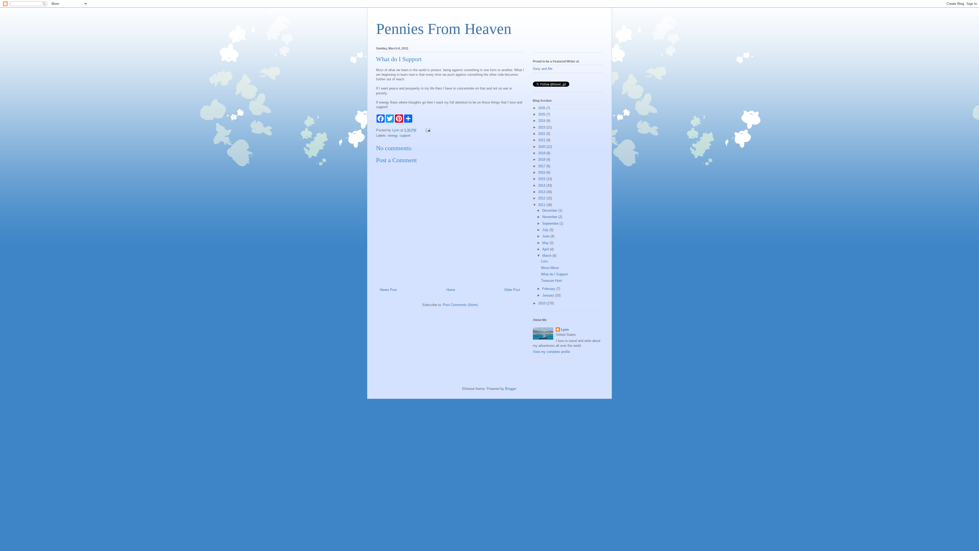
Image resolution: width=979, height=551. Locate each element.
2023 (542, 127)
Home (450, 290)
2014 (542, 185)
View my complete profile (551, 352)
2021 (542, 140)
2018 (542, 159)
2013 (542, 192)
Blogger (510, 389)
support (405, 135)
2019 (542, 153)
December (550, 210)
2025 (542, 114)
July (545, 230)
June (546, 236)
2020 (542, 147)
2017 (542, 166)
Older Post (512, 290)
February (549, 289)
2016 (542, 172)
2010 (542, 303)
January (548, 295)
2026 (542, 108)
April (546, 249)
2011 (542, 205)
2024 (542, 121)
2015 (542, 179)
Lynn (565, 329)
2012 (542, 198)
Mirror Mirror (550, 268)
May (546, 243)
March (547, 256)
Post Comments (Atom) (460, 305)
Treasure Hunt (551, 281)
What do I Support (554, 274)
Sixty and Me (542, 69)
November (550, 217)
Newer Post (388, 290)
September (550, 223)
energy (392, 135)
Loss (544, 261)
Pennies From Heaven (443, 28)
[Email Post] (427, 130)
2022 (542, 134)
